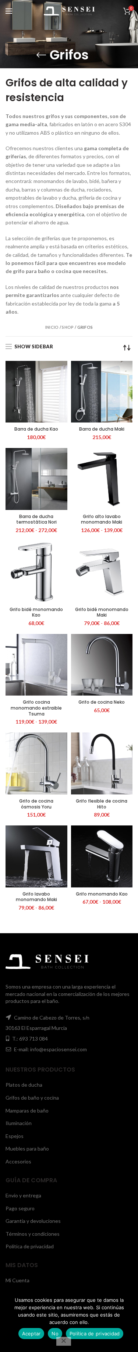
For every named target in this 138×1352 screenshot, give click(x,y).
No (55, 1334)
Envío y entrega (23, 1195)
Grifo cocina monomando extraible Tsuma (36, 708)
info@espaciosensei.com (58, 1049)
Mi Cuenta (17, 1280)
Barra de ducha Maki (101, 429)
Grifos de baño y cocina (32, 1097)
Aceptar (31, 1334)
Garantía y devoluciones (33, 1221)
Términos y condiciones (33, 1234)
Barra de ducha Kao (36, 429)
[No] (63, 1341)
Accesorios (18, 1161)
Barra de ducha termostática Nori (36, 519)
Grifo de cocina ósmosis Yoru (36, 804)
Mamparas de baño (27, 1110)
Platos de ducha (24, 1085)
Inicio (52, 327)
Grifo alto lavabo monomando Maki (101, 519)
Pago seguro (20, 1208)
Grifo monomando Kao (102, 894)
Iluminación (19, 1123)
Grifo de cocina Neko (101, 702)
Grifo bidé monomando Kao (36, 612)
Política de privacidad (30, 1246)
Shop (68, 327)
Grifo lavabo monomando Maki (36, 897)
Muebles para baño (27, 1148)
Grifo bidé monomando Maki (101, 612)
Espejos (15, 1136)
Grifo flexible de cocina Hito (101, 804)
